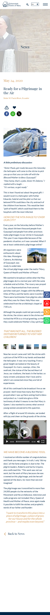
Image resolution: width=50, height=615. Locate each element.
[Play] (7, 441)
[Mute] (38, 441)
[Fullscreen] (43, 441)
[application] (25, 432)
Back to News (16, 533)
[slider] (22, 441)
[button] (6, 113)
